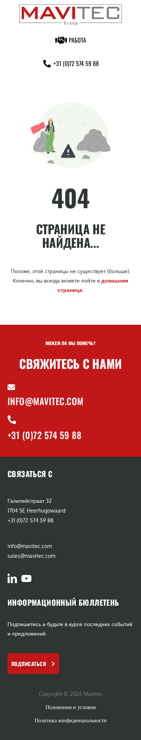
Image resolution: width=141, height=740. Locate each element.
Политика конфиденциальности (71, 720)
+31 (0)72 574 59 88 (44, 435)
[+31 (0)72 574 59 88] (12, 419)
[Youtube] (26, 578)
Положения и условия (70, 707)
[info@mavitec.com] (11, 387)
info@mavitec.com (45, 401)
